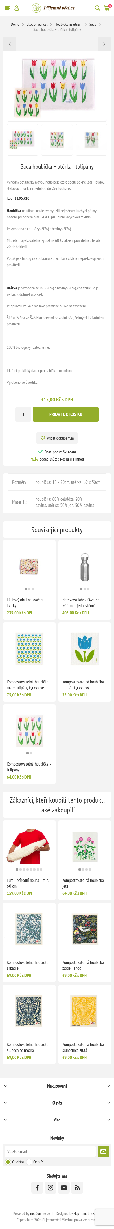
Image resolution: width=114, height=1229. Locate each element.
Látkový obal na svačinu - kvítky (26, 603)
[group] (29, 566)
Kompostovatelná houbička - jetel (84, 883)
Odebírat (18, 1161)
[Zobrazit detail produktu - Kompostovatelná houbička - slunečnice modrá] (29, 1011)
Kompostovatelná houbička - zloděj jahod (84, 965)
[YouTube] (64, 1188)
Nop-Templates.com (87, 1213)
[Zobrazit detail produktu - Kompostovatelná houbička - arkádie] (29, 929)
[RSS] (77, 1188)
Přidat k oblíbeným (60, 438)
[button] (26, 589)
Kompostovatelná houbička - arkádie (29, 965)
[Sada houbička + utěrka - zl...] (104, 44)
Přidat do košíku (65, 414)
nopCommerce (40, 1213)
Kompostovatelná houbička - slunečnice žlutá (84, 1047)
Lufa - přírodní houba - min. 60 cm (28, 883)
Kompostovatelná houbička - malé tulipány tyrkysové (29, 685)
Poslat (103, 1151)
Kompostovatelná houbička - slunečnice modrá (29, 1047)
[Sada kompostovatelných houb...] (9, 44)
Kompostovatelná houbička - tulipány (29, 767)
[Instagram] (50, 1188)
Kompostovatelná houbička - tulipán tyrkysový (84, 685)
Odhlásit (39, 1161)
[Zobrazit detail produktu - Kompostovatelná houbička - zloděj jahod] (84, 929)
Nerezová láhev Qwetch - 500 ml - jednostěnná (81, 603)
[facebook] (37, 1188)
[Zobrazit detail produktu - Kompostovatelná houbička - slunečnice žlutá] (84, 1011)
